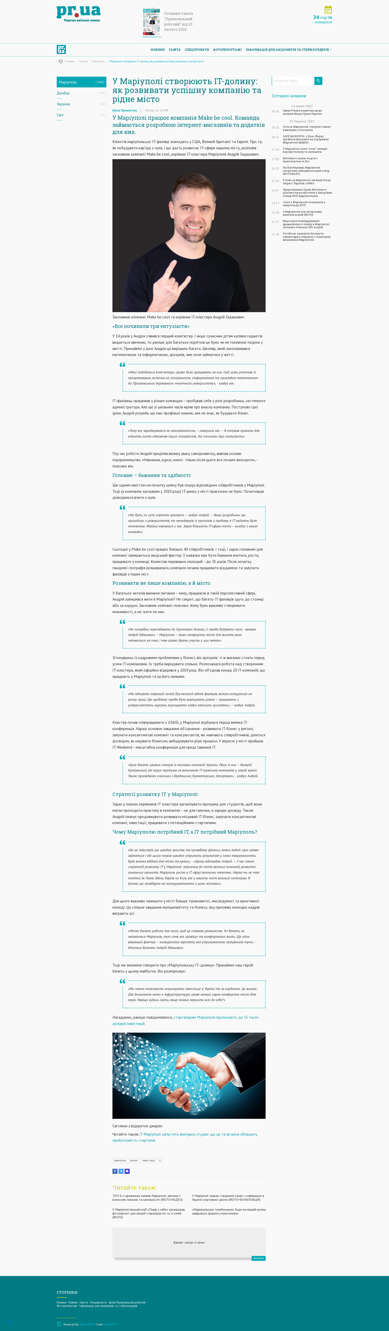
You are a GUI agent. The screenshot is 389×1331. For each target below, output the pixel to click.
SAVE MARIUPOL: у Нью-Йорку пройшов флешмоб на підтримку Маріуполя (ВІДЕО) (306, 139)
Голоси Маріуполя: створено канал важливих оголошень (307, 128)
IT (160, 1160)
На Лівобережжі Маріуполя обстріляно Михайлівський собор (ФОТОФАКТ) (306, 170)
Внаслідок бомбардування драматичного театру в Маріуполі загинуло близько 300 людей (306, 224)
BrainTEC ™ (111, 1324)
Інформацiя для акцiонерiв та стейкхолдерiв (287, 50)
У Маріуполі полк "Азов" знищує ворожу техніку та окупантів (305, 150)
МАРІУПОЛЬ (120, 1160)
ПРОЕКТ (134, 1160)
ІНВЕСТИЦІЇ (149, 1160)
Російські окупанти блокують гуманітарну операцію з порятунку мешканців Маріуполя (307, 236)
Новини (158, 50)
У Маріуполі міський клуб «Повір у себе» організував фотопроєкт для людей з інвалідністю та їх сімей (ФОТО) (148, 1213)
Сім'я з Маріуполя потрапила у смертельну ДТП (304, 204)
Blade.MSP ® (87, 1324)
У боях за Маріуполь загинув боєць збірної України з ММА (307, 182)
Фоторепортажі (227, 50)
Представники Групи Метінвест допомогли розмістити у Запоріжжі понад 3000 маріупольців (307, 192)
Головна (61, 1302)
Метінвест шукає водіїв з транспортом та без (300, 160)
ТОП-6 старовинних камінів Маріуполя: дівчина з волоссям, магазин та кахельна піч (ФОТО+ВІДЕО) (147, 1198)
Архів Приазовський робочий (127, 1302)
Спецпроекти (197, 50)
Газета (175, 50)
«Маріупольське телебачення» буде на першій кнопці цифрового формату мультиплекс (229, 1211)
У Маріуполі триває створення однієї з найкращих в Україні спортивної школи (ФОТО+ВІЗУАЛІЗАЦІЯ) (228, 1198)
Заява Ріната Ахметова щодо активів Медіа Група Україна (302, 112)
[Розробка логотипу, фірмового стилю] (189, 1242)
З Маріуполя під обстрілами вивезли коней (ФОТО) (302, 213)
